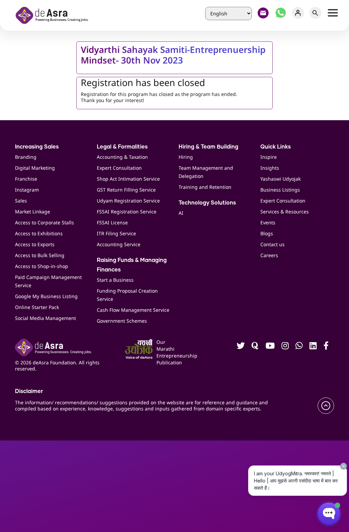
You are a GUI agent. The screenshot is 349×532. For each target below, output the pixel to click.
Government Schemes (122, 321)
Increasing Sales (37, 147)
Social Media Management (45, 318)
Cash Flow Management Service (133, 310)
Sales (21, 200)
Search (315, 13)
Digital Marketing (35, 168)
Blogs (266, 233)
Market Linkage (32, 211)
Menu (333, 13)
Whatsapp (281, 13)
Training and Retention (205, 187)
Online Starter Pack (37, 307)
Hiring (186, 157)
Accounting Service (118, 244)
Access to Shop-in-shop (41, 266)
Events (267, 222)
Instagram (27, 189)
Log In (298, 13)
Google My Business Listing (46, 296)
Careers (269, 255)
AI (181, 213)
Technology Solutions (207, 203)
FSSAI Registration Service (126, 211)
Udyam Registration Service (128, 200)
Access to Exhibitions (39, 233)
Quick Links (275, 147)
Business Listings (280, 189)
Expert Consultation (119, 168)
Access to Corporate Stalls (44, 222)
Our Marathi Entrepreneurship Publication (163, 352)
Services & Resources (284, 211)
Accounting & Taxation (122, 157)
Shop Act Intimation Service (128, 179)
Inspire (268, 157)
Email (263, 13)
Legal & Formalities (122, 147)
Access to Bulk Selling (39, 255)
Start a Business (115, 280)
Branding (25, 157)
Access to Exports (35, 244)
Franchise (26, 179)
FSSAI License (112, 222)
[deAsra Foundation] (54, 14)
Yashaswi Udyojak (280, 179)
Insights (269, 168)
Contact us (272, 244)
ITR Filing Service (116, 233)
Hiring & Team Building (208, 147)
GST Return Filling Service (126, 189)
